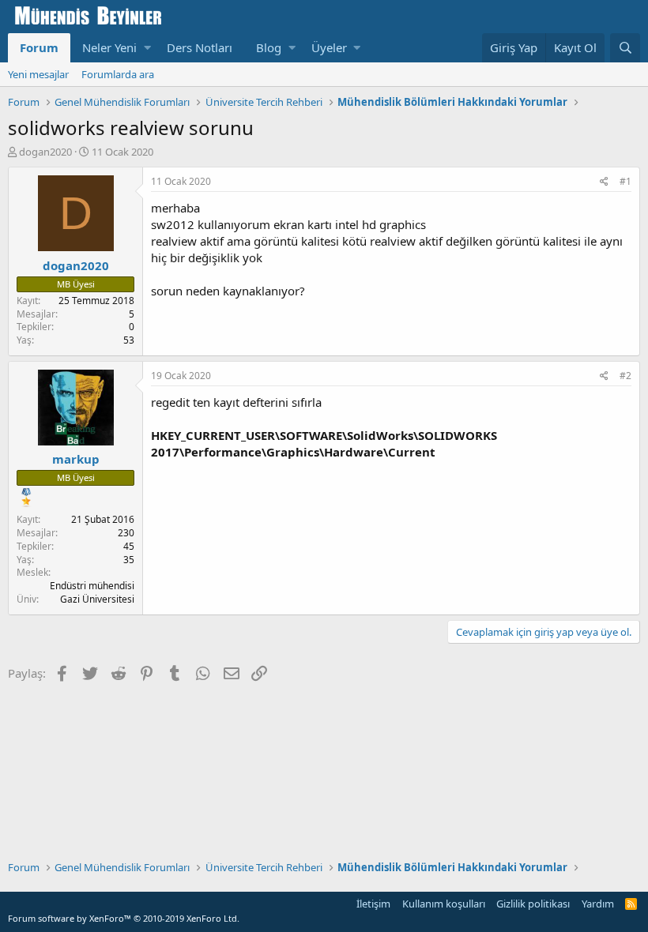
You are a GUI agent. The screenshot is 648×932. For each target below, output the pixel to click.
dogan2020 (45, 152)
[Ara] (625, 47)
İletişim (373, 903)
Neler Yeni (109, 47)
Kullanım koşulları (443, 903)
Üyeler (329, 47)
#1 (625, 181)
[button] (147, 47)
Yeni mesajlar (38, 74)
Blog (268, 47)
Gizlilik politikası (533, 903)
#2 (625, 375)
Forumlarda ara (117, 74)
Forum (39, 47)
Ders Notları (199, 47)
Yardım (598, 903)
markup (76, 459)
